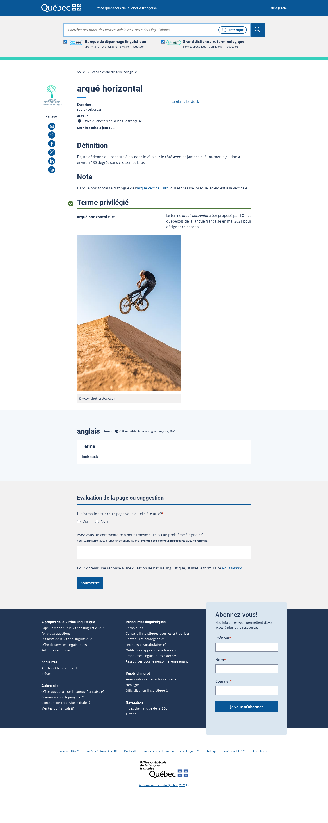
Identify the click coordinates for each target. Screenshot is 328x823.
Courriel (223, 681)
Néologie (132, 685)
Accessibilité (68, 751)
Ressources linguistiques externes (151, 656)
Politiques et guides (56, 650)
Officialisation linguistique (145, 690)
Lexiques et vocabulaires (144, 645)
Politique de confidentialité (224, 751)
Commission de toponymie (61, 697)
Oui (85, 521)
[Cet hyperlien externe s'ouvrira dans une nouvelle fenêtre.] (61, 8)
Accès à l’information (100, 751)
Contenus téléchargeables (145, 639)
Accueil (81, 72)
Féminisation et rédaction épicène (151, 679)
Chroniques (134, 628)
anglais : (185, 101)
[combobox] (156, 30)
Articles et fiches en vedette (62, 668)
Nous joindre (279, 8)
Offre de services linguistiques (64, 645)
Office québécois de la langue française (126, 8)
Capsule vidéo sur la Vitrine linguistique (71, 628)
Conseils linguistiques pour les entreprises (158, 633)
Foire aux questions (56, 633)
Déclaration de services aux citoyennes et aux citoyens (160, 751)
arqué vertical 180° (153, 188)
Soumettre (90, 582)
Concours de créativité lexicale (64, 703)
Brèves (46, 674)
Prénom (223, 638)
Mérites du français (56, 708)
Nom (220, 659)
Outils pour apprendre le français (151, 650)
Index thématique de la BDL (146, 708)
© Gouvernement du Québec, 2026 (162, 785)
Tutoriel (131, 714)
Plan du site (260, 751)
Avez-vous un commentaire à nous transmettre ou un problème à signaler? (140, 534)
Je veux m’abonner (246, 706)
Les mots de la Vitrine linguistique (66, 639)
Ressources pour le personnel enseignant (157, 661)
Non (104, 521)
